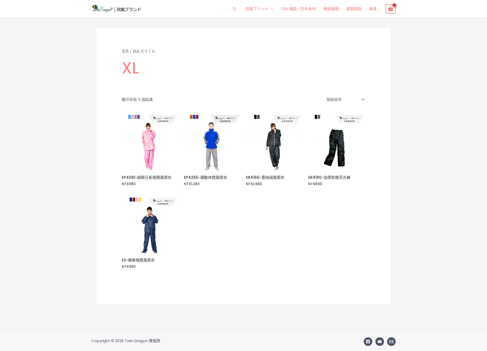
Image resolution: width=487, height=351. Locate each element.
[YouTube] (379, 341)
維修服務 (331, 8)
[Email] (391, 341)
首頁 (125, 51)
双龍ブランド (257, 8)
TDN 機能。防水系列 (298, 8)
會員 (373, 8)
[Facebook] (368, 341)
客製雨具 (353, 8)
